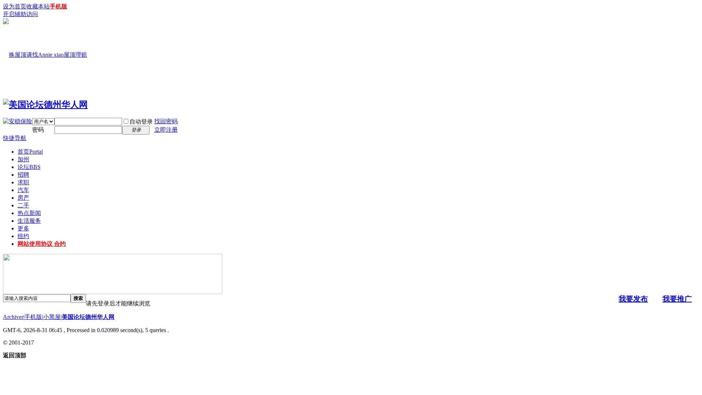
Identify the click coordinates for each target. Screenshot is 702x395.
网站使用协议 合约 (42, 244)
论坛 (29, 167)
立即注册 (166, 130)
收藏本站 (38, 6)
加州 (23, 159)
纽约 (23, 236)
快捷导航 (14, 138)
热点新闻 (29, 213)
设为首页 (14, 6)
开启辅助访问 (20, 14)
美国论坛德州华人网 (88, 317)
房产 (23, 198)
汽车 (23, 190)
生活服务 (29, 221)
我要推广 (677, 299)
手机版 (58, 6)
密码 (38, 130)
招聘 (23, 175)
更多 (23, 228)
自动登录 (141, 121)
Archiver (13, 317)
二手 (23, 205)
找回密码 (166, 121)
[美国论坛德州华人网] (45, 104)
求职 (23, 182)
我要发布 (633, 299)
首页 (30, 151)
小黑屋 (52, 317)
